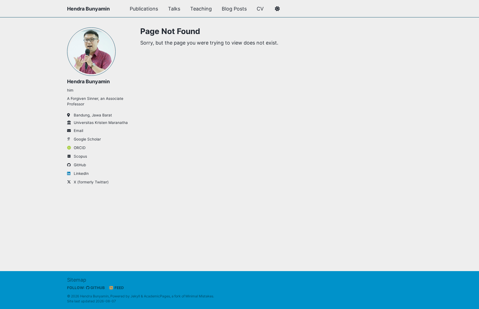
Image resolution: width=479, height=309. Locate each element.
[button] (277, 9)
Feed (119, 287)
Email (78, 130)
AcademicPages (157, 296)
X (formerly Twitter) (91, 182)
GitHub (80, 165)
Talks (174, 9)
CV (260, 9)
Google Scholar (87, 139)
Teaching (201, 9)
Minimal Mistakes (199, 296)
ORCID (80, 148)
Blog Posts (234, 9)
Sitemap (76, 280)
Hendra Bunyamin (88, 9)
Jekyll (135, 296)
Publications (144, 9)
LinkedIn (81, 173)
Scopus (80, 156)
